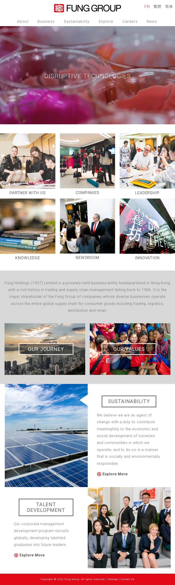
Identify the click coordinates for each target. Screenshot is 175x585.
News (152, 21)
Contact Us (127, 579)
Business (46, 21)
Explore (106, 21)
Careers (130, 21)
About (22, 21)
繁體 (158, 6)
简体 (169, 6)
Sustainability (77, 21)
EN (147, 6)
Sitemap (113, 579)
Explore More (114, 474)
